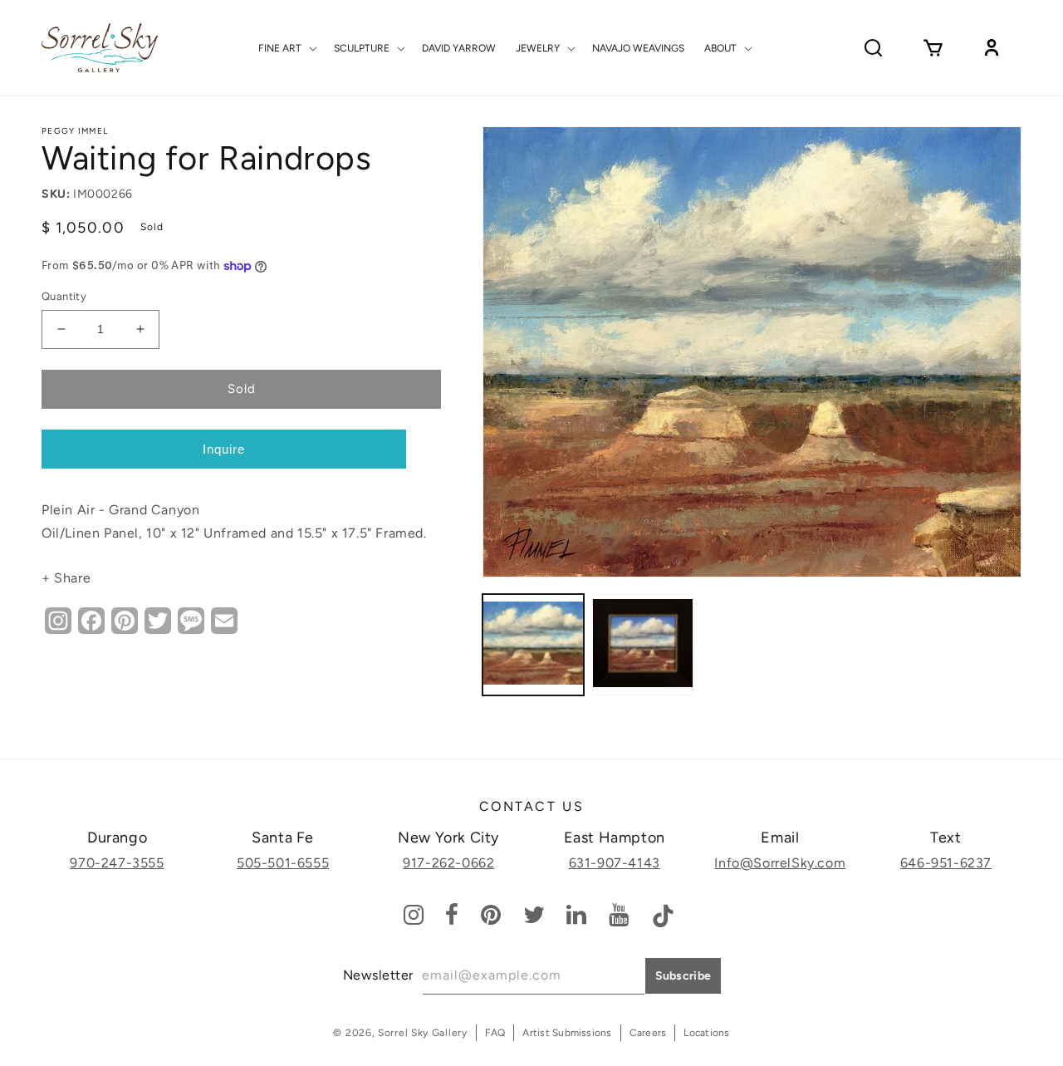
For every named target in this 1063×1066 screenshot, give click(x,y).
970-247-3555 (117, 863)
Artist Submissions (566, 1033)
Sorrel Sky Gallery (423, 1033)
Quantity (64, 296)
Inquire (224, 449)
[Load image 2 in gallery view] (642, 644)
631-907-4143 (614, 863)
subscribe (683, 976)
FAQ (495, 1033)
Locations (706, 1033)
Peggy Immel (75, 130)
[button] (286, 48)
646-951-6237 (946, 863)
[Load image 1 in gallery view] (533, 644)
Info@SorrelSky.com (779, 863)
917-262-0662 (448, 863)
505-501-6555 (283, 863)
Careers (648, 1033)
